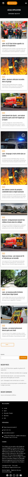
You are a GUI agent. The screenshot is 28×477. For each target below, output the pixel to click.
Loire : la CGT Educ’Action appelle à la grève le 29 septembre (13, 44)
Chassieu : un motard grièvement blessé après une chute (12, 329)
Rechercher (2, 354)
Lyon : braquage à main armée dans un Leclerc (13, 154)
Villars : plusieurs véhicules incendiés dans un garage (13, 80)
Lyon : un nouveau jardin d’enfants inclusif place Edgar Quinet (12, 293)
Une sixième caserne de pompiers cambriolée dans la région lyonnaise (13, 190)
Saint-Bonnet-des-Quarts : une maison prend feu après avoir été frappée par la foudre (13, 117)
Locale (3, 41)
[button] (26, 3)
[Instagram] (11, 475)
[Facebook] (7, 475)
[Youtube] (21, 475)
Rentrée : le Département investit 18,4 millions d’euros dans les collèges (13, 221)
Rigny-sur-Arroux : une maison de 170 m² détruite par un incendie (13, 257)
